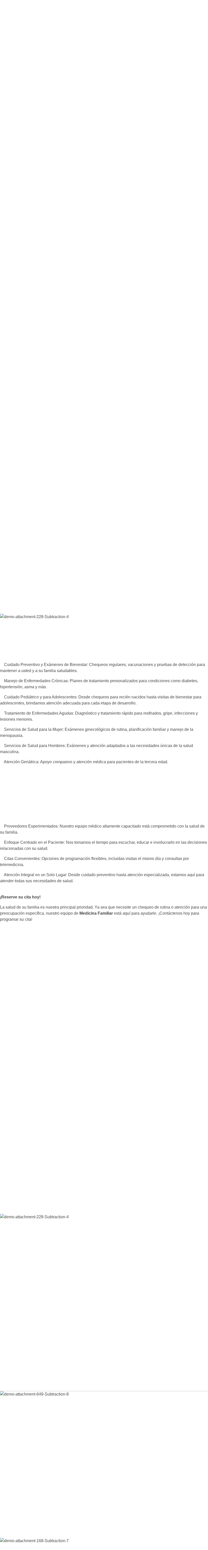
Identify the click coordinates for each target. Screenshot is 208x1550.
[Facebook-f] (6, 1525)
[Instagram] (19, 1525)
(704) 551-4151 (31, 29)
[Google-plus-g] (31, 1525)
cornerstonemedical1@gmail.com (30, 1491)
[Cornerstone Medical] (44, 78)
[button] (104, 96)
